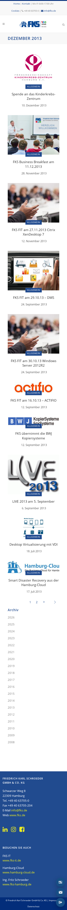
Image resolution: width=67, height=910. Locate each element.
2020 (11, 659)
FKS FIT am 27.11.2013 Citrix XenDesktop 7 (33, 232)
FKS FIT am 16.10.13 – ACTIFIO (33, 400)
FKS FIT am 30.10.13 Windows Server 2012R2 (33, 363)
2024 (11, 631)
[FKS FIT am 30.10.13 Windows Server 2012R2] (33, 334)
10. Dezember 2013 (34, 105)
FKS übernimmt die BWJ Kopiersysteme (33, 435)
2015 (11, 694)
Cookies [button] (15, 10)
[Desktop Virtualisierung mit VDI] (33, 527)
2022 (11, 645)
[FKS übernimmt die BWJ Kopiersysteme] (33, 421)
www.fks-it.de (12, 860)
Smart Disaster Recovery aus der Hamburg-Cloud (33, 582)
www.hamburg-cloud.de (19, 872)
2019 (11, 666)
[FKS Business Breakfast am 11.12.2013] (33, 135)
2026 (11, 617)
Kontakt (26, 3)
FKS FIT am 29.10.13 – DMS (33, 297)
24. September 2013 (34, 304)
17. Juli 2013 (34, 591)
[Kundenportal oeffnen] (60, 902)
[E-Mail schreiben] (60, 892)
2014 (11, 701)
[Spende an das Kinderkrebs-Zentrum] (33, 68)
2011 (11, 721)
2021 (11, 652)
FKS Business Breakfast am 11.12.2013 (33, 164)
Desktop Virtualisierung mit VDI (33, 544)
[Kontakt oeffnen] (60, 882)
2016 (11, 687)
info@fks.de (49, 10)
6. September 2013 (34, 508)
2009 (11, 735)
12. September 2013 (34, 407)
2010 (11, 728)
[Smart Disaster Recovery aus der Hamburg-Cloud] (33, 567)
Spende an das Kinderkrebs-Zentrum (33, 96)
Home (16, 3)
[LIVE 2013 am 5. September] (33, 474)
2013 (11, 707)
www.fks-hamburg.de (17, 884)
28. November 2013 (34, 173)
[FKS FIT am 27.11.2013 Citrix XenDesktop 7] (33, 202)
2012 (11, 714)
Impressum (54, 900)
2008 (11, 742)
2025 (11, 624)
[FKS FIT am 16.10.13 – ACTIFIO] (33, 387)
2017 (11, 680)
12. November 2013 (34, 241)
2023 (11, 638)
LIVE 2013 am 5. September (33, 501)
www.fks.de (17, 815)
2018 (11, 673)
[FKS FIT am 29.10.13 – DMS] (33, 270)
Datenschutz (33, 906)
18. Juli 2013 (34, 551)
